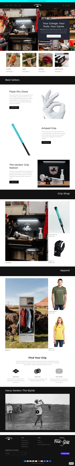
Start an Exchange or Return (44, 444)
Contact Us (40, 442)
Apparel (7, 350)
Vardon (35, 463)
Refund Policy (25, 444)
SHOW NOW (14, 107)
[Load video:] (37, 412)
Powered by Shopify (40, 463)
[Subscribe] (25, 453)
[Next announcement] (69, 1)
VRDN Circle (51, 348)
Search (39, 440)
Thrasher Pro (51, 261)
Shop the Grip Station (53, 36)
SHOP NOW (9, 71)
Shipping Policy (25, 446)
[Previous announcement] (5, 1)
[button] (7, 5)
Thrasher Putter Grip (53, 234)
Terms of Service (25, 442)
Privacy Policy (25, 440)
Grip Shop (8, 262)
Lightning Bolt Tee (52, 311)
